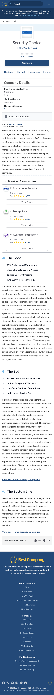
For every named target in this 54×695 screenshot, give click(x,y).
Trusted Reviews (27, 605)
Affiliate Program (27, 650)
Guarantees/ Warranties (27, 600)
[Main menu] (49, 4)
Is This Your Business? (27, 48)
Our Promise (27, 624)
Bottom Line (34, 72)
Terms (18, 690)
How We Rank (27, 596)
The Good (8, 72)
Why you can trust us (31, 15)
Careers (27, 641)
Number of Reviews (13, 106)
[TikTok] (25, 683)
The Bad (21, 72)
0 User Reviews (27, 57)
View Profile (27, 202)
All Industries (27, 609)
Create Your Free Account (27, 661)
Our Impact (27, 628)
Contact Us (27, 637)
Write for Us (27, 646)
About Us (27, 619)
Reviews (47, 72)
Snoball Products (27, 665)
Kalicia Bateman (15, 124)
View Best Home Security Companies (21, 479)
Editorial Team (27, 633)
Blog (27, 587)
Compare (27, 62)
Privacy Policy (9, 690)
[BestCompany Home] (4, 4)
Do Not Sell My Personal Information (36, 690)
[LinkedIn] (21, 683)
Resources (27, 591)
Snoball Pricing (27, 669)
